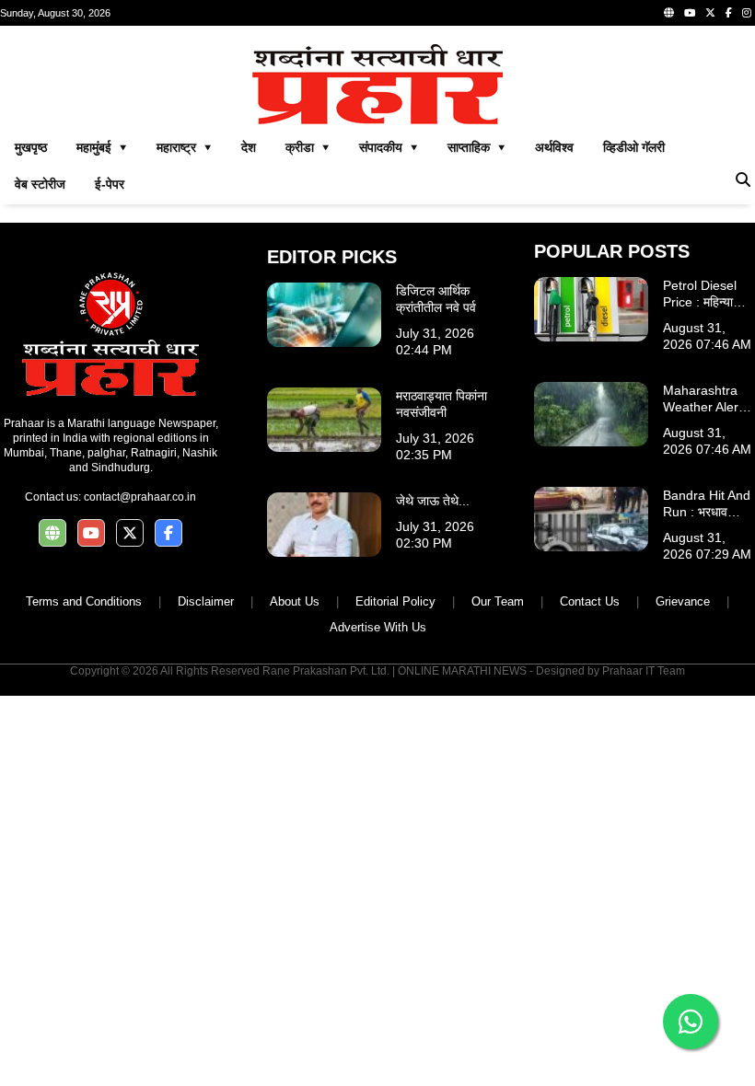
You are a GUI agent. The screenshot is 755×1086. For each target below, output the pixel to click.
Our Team (497, 601)
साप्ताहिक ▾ (476, 147)
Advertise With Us (378, 627)
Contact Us (590, 601)
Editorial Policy (395, 601)
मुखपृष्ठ (31, 147)
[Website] (669, 12)
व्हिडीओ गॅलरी (634, 147)
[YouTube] (689, 12)
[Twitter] (710, 12)
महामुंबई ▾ (101, 147)
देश (248, 147)
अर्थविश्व (554, 147)
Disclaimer (206, 601)
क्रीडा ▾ (307, 147)
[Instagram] (746, 12)
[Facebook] (729, 12)
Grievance (683, 601)
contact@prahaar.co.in (140, 497)
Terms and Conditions (84, 601)
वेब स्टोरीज (40, 184)
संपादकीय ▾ (388, 147)
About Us (294, 601)
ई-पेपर (109, 184)
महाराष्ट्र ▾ (184, 147)
